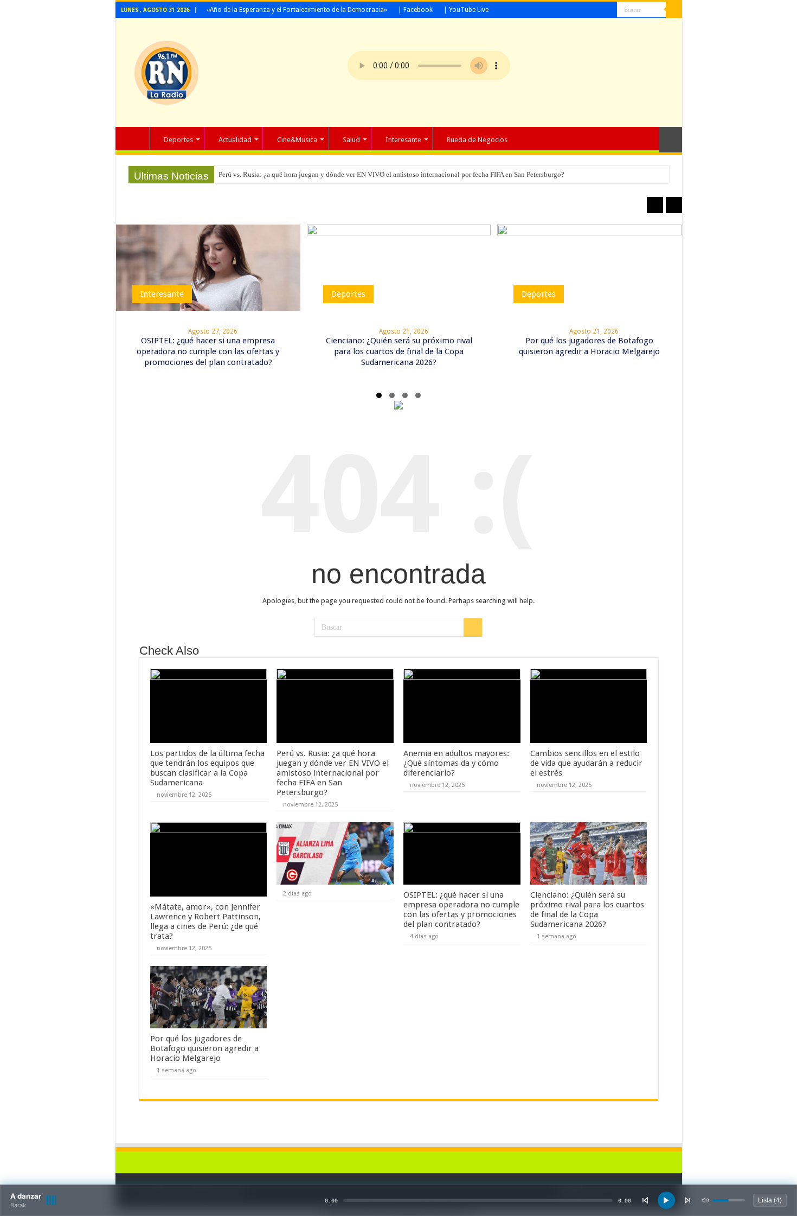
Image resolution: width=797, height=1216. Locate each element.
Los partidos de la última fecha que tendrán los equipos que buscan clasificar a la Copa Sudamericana (207, 768)
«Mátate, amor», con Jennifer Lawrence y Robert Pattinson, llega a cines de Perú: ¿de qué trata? (205, 921)
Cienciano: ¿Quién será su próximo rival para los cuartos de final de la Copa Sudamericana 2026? (399, 351)
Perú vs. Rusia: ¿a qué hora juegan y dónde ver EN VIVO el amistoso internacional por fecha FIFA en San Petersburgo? (391, 174)
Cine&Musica (297, 140)
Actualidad (235, 140)
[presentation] (655, 205)
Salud (351, 140)
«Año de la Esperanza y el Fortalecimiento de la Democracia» (297, 10)
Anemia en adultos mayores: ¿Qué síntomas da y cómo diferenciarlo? (456, 763)
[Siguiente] (687, 1200)
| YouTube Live (466, 10)
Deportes (178, 140)
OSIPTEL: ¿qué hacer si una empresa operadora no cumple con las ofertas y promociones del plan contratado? (208, 351)
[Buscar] (674, 10)
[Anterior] (645, 1200)
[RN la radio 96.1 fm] (166, 70)
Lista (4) (770, 1200)
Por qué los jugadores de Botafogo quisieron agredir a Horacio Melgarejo (204, 1048)
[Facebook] (599, 10)
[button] (378, 395)
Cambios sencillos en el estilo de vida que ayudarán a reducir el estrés (586, 763)
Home (135, 138)
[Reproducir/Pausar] (666, 1200)
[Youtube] (609, 10)
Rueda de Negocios (477, 140)
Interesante (403, 140)
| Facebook (415, 10)
